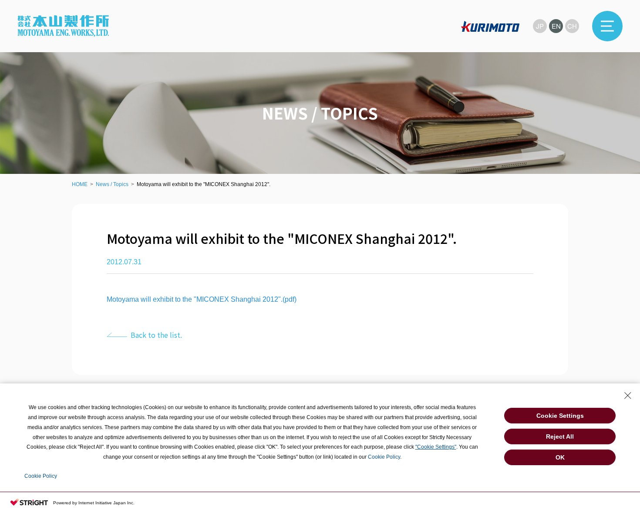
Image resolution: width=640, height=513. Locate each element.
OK (560, 457)
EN (556, 25)
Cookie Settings (560, 415)
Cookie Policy (384, 457)
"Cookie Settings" (435, 447)
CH (572, 25)
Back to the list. (156, 335)
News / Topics (112, 184)
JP (540, 25)
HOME (80, 184)
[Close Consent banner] (627, 395)
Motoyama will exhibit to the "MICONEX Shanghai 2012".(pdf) (201, 299)
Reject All (560, 436)
